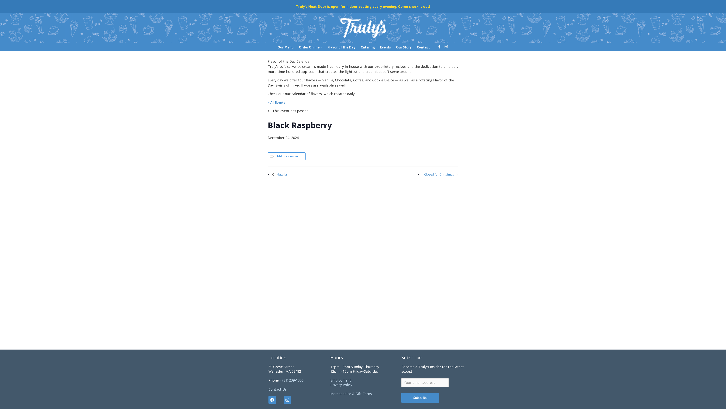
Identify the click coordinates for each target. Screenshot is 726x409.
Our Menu (286, 47)
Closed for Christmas (439, 174)
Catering (368, 47)
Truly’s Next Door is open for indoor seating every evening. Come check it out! (363, 6)
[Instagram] (287, 400)
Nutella (281, 174)
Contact (423, 47)
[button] (321, 47)
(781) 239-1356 (291, 380)
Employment (340, 380)
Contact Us (277, 389)
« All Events (276, 102)
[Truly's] (363, 28)
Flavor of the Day (341, 47)
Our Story (404, 47)
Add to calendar (287, 156)
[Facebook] (274, 400)
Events (385, 47)
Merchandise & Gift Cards (351, 393)
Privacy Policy (341, 384)
